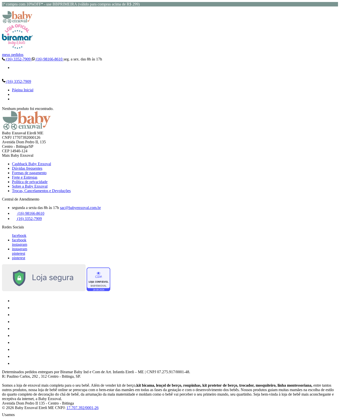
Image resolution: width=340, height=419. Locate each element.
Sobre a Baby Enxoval (30, 186)
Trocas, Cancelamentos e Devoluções (41, 191)
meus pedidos (12, 54)
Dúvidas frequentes (27, 168)
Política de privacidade (30, 182)
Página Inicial (22, 90)
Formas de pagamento (29, 173)
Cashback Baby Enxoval (31, 164)
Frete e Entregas (24, 177)
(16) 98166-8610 (49, 59)
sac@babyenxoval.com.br (80, 208)
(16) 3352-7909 (18, 59)
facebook (19, 235)
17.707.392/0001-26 (82, 408)
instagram (19, 244)
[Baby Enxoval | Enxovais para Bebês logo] (17, 22)
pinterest (18, 253)
